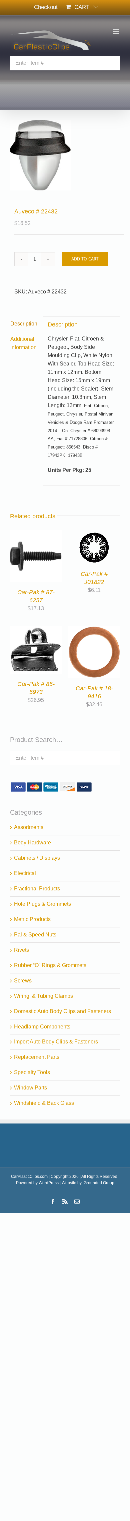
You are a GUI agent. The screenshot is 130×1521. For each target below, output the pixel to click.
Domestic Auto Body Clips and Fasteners (62, 1011)
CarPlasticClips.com (29, 1176)
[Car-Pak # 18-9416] (94, 630)
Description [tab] (23, 323)
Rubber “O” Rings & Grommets (50, 965)
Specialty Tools (32, 1072)
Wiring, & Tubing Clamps (43, 996)
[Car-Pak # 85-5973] (36, 630)
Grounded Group (99, 1183)
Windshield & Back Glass (44, 1103)
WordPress (49, 1183)
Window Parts (30, 1087)
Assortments (28, 827)
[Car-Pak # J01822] (94, 534)
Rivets (21, 950)
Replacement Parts (36, 1057)
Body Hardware (32, 842)
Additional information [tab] (23, 343)
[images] (65, 155)
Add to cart (85, 259)
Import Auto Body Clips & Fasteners (56, 1041)
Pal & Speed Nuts (35, 934)
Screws (23, 980)
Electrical (25, 873)
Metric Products (32, 919)
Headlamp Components (42, 1026)
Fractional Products (37, 888)
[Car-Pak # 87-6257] (36, 534)
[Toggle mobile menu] (116, 31)
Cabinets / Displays (37, 858)
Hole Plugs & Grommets (42, 904)
